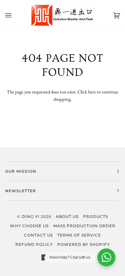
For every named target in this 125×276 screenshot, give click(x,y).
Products (95, 216)
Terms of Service (79, 235)
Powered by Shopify (83, 244)
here (92, 92)
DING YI (30, 216)
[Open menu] (14, 15)
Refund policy (34, 244)
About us (67, 216)
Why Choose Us (29, 225)
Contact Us (38, 235)
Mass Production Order (84, 225)
